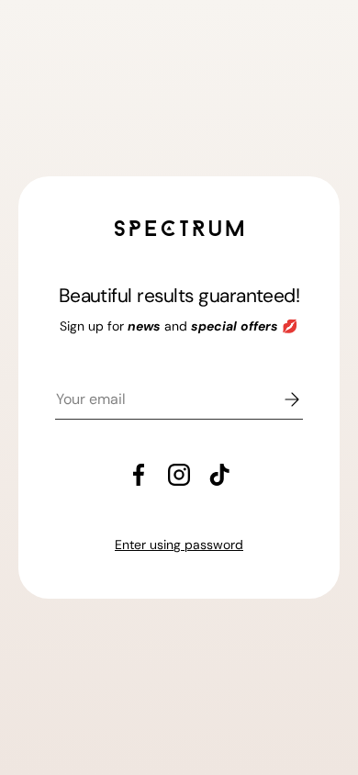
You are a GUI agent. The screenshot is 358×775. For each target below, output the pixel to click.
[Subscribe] (279, 399)
